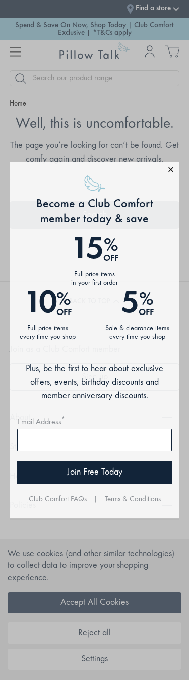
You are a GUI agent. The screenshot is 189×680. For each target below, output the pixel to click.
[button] (95, 171)
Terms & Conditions (133, 499)
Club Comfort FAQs (58, 499)
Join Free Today (94, 472)
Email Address (41, 422)
